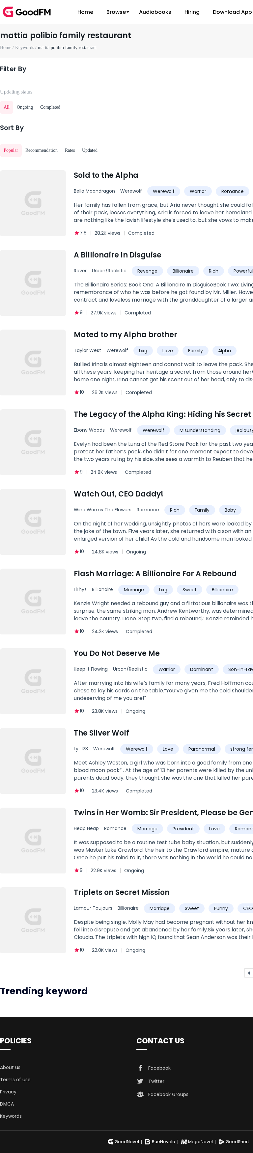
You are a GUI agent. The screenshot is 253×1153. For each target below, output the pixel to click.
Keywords (11, 1116)
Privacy (8, 1091)
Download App (232, 12)
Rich (213, 271)
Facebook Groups (168, 1094)
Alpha (224, 350)
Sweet (190, 589)
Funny (221, 908)
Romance (232, 191)
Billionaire (183, 271)
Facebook (159, 1068)
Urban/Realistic (109, 270)
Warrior (198, 191)
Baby (230, 510)
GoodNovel (127, 1142)
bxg (143, 350)
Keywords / (26, 47)
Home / (7, 47)
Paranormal (201, 749)
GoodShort (237, 1142)
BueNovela (163, 1142)
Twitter (156, 1081)
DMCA (7, 1104)
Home (85, 12)
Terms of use (15, 1079)
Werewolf (131, 191)
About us (10, 1067)
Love (167, 350)
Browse (116, 12)
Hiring (192, 12)
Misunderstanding (200, 430)
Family (195, 350)
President (183, 828)
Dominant (201, 669)
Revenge (147, 271)
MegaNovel (200, 1142)
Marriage (134, 589)
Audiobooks (155, 12)
